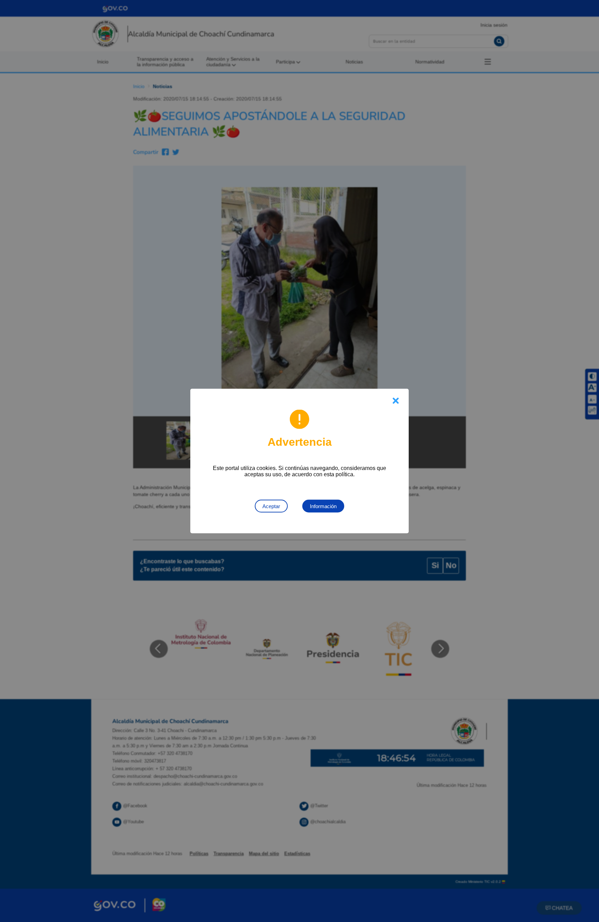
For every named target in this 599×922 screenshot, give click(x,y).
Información (323, 506)
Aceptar (271, 506)
